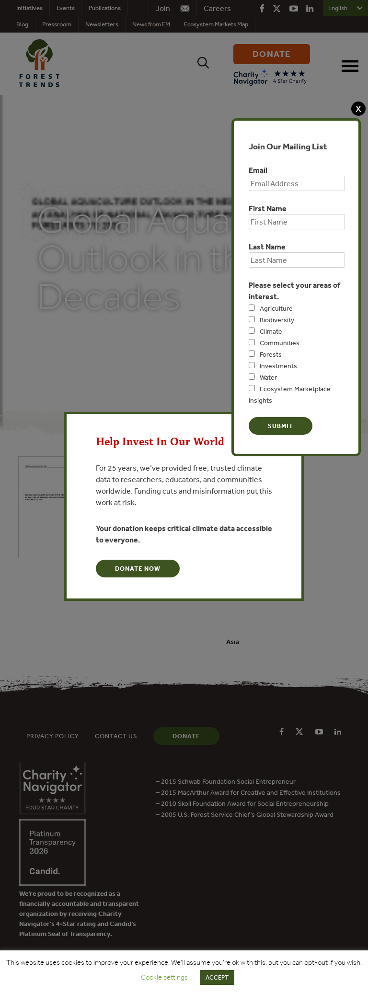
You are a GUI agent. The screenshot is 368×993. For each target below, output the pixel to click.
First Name (268, 208)
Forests (271, 354)
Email (258, 170)
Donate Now (138, 568)
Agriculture (276, 308)
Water (268, 377)
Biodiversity (277, 320)
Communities (279, 343)
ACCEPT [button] (217, 977)
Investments (278, 365)
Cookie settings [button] (164, 977)
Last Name (267, 246)
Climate (271, 331)
